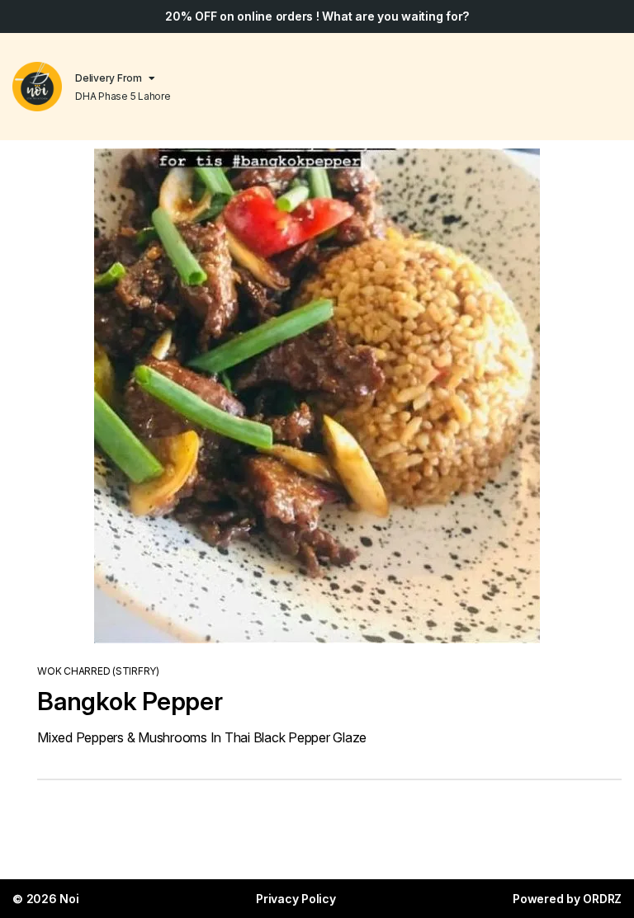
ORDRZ (602, 899)
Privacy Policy (296, 899)
